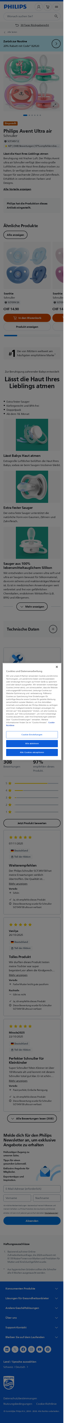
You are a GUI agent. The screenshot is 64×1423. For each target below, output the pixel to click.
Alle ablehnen (30, 743)
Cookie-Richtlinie (41, 725)
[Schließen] (55, 666)
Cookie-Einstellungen (30, 734)
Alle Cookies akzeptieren (31, 752)
